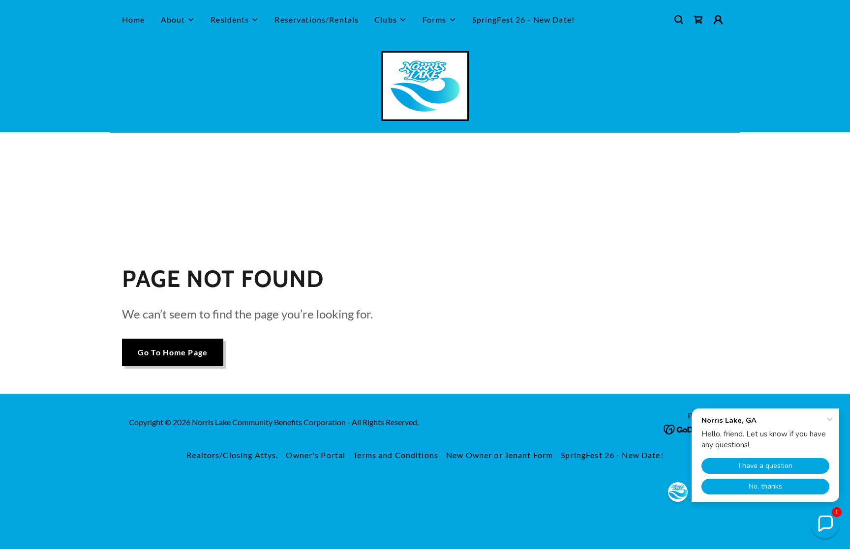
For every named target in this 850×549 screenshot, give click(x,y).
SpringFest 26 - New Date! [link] (523, 19)
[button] (178, 20)
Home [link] (133, 19)
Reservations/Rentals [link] (316, 19)
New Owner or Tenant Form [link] (499, 455)
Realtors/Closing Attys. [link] (232, 455)
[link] (698, 19)
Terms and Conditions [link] (395, 455)
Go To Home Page (173, 352)
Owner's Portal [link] (315, 455)
